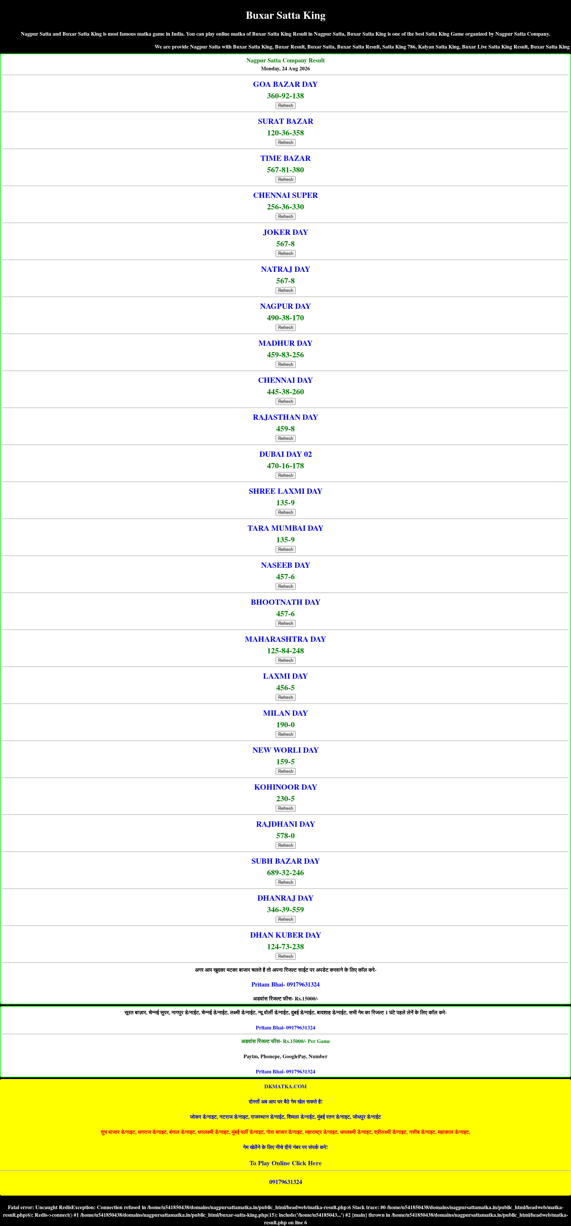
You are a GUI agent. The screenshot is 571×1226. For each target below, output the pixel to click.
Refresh (285, 105)
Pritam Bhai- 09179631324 (285, 1027)
